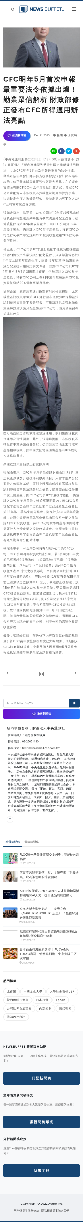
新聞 (60, 135)
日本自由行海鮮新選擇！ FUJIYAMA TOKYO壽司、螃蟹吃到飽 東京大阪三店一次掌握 (50, 953)
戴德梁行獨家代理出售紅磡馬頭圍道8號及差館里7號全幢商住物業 (48, 933)
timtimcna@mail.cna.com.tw (41, 748)
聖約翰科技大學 (18, 1000)
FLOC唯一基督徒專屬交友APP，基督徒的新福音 (49, 856)
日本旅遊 (42, 1000)
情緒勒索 (65, 1008)
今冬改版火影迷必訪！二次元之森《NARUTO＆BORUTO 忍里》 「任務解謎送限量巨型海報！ (49, 913)
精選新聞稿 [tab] (13, 842)
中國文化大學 (33, 991)
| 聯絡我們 (63, 1211)
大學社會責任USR (62, 991)
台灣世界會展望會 (19, 1008)
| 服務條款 (33, 1211)
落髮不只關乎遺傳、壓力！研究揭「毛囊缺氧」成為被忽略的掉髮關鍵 (49, 874)
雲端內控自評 (16, 1017)
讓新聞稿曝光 (42, 1121)
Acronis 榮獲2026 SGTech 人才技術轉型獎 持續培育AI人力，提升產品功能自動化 (49, 893)
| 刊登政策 (19, 1211)
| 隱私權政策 (48, 1211)
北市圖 (11, 991)
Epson (60, 1000)
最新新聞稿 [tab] (31, 842)
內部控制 (45, 1008)
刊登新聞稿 (42, 1078)
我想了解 (42, 1170)
